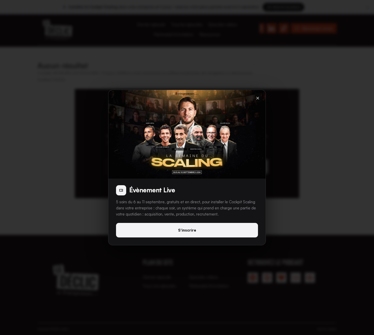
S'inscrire (187, 230)
